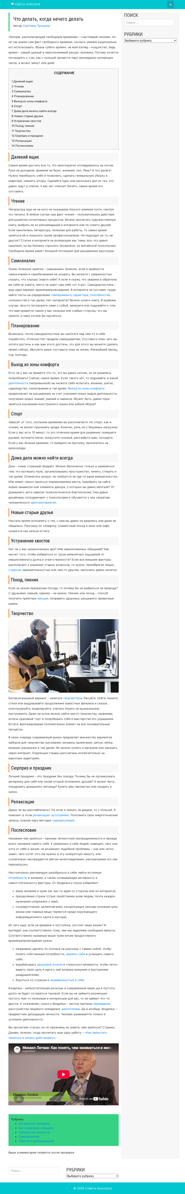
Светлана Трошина (36, 25)
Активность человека (34, 1123)
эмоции (42, 598)
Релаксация (22, 140)
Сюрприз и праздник (27, 135)
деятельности (18, 383)
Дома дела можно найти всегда (34, 111)
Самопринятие (29, 1136)
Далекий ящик (22, 81)
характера (80, 295)
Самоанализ (21, 91)
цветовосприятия (43, 502)
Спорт (17, 106)
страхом (14, 570)
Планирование (23, 96)
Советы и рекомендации (36, 1141)
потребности (17, 878)
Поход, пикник (23, 126)
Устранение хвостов (26, 121)
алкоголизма (70, 1009)
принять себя (75, 954)
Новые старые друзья (27, 116)
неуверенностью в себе (67, 980)
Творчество (21, 131)
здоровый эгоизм (49, 964)
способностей (100, 295)
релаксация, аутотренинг (51, 815)
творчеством (72, 698)
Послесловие (22, 145)
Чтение (18, 86)
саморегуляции (63, 820)
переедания (101, 1003)
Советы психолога (27, 4)
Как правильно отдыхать (36, 1128)
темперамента (61, 295)
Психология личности (34, 1132)
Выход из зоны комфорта (29, 101)
